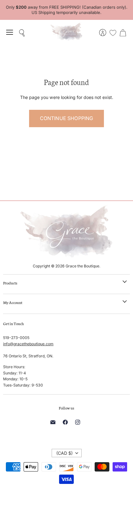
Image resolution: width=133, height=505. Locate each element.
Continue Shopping (66, 118)
